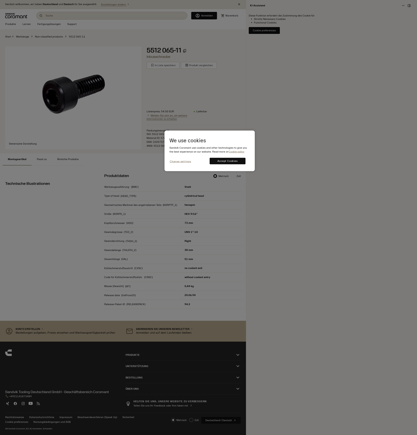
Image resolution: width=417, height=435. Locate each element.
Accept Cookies (227, 161)
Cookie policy (236, 151)
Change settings (180, 161)
